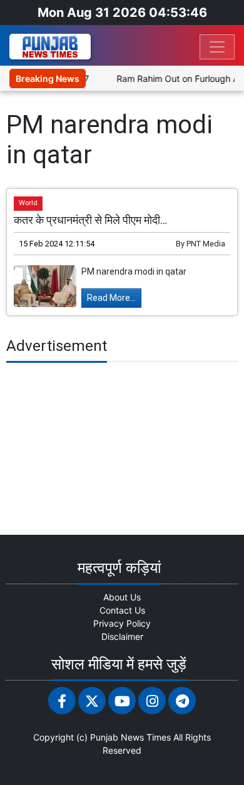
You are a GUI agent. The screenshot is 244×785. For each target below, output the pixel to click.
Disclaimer (122, 636)
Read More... (111, 298)
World (28, 203)
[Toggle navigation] (217, 46)
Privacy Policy (122, 623)
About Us (122, 597)
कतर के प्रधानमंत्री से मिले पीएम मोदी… (90, 220)
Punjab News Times (130, 737)
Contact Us (122, 610)
